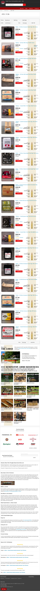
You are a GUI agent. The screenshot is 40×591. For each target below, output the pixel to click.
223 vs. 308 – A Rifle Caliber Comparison (33, 409)
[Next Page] (39, 23)
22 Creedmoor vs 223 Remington (5, 383)
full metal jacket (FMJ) (27, 520)
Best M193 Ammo (30, 383)
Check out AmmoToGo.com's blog (24, 348)
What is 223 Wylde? (18, 409)
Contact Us (19, 578)
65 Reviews (21, 237)
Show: (19, 22)
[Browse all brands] (38, 448)
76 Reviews (21, 48)
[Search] (24, 5)
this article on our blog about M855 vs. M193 (13, 491)
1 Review (21, 175)
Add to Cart (19, 34)
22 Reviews (21, 111)
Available (35, 46)
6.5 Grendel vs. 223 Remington (18, 383)
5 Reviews (21, 127)
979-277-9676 (4, 584)
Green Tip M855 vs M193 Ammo (6, 409)
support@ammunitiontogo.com (8, 586)
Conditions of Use (14, 578)
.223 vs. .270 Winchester (6, 422)
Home (1, 10)
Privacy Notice (7, 578)
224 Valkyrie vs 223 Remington (31, 396)
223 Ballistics (25, 354)
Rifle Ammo (6, 10)
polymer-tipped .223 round (21, 529)
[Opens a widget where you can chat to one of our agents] (4, 589)
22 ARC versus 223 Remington (18, 422)
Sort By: (2, 22)
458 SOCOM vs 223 (18, 396)
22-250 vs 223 (4, 396)
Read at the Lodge (26, 360)
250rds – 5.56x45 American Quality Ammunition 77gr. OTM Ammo (15, 550)
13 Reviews (21, 63)
